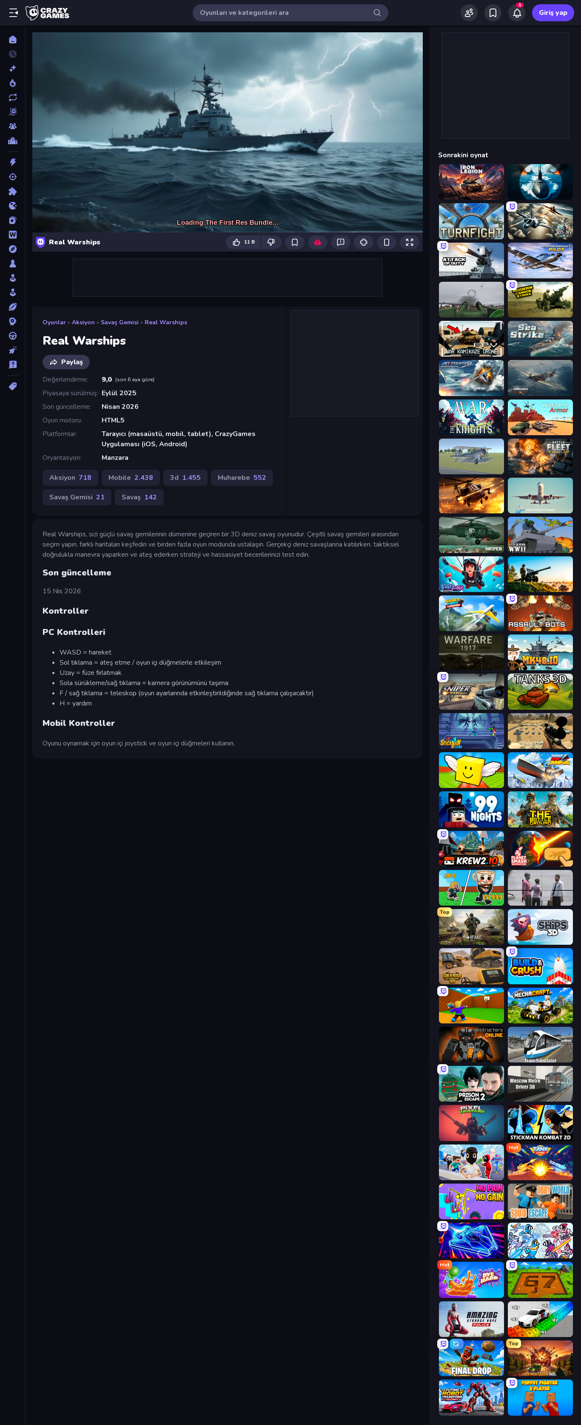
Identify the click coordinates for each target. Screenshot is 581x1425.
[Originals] (12, 112)
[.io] (12, 205)
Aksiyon (83, 322)
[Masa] (12, 263)
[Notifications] (516, 12)
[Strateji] (12, 321)
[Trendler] (12, 83)
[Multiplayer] (12, 126)
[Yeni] (12, 68)
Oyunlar (54, 322)
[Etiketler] (12, 386)
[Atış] (12, 177)
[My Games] (492, 12)
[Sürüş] (12, 336)
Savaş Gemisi (120, 322)
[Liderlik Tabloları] (12, 140)
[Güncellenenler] (12, 97)
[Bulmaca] (12, 191)
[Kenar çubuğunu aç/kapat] (13, 13)
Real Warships (166, 322)
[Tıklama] (12, 350)
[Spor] (12, 307)
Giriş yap (553, 12)
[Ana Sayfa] (12, 39)
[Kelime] (12, 234)
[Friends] (469, 12)
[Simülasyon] (12, 292)
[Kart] (12, 220)
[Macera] (12, 249)
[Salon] (12, 278)
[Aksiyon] (12, 162)
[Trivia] (12, 364)
